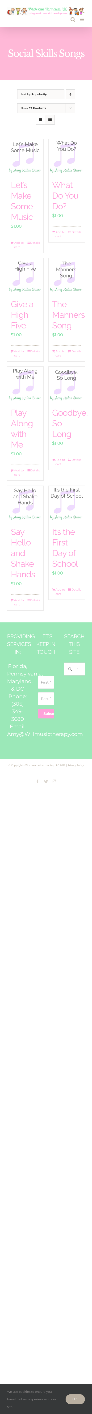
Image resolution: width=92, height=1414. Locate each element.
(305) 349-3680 (17, 711)
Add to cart (19, 245)
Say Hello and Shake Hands (23, 553)
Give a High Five (22, 314)
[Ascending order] (70, 94)
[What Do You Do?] (67, 157)
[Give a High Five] (25, 276)
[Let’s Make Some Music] (25, 157)
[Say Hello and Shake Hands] (25, 504)
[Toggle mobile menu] (82, 19)
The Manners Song (68, 314)
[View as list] (49, 119)
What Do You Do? (65, 195)
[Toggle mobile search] (73, 19)
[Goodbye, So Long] (67, 385)
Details (35, 242)
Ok (75, 1399)
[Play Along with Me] (25, 385)
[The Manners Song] (67, 276)
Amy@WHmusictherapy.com (45, 734)
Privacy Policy (75, 765)
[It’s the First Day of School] (67, 504)
